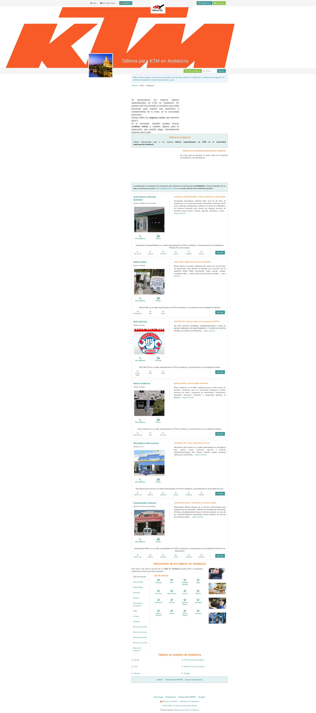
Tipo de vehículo (139, 577)
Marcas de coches (140, 627)
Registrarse (205, 3)
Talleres (134, 85)
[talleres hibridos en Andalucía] (185, 611)
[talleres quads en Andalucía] (198, 580)
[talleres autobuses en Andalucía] (171, 600)
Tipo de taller (138, 582)
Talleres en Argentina (190, 701)
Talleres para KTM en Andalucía (186, 710)
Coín (136, 667)
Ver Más (220, 253)
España (126, 3)
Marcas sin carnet (140, 643)
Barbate (137, 673)
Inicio (94, 3)
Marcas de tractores (137, 649)
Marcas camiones (140, 637)
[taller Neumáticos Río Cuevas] (149, 463)
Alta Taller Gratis (108, 3)
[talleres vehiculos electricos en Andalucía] (158, 611)
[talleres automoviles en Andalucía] (198, 600)
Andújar (187, 673)
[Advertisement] (176, 92)
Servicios (136, 593)
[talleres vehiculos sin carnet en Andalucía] (158, 591)
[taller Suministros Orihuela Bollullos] (149, 219)
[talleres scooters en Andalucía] (185, 591)
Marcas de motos (140, 632)
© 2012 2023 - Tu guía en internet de (176, 706)
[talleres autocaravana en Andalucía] (171, 591)
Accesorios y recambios (138, 604)
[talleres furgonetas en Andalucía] (198, 611)
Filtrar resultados (193, 71)
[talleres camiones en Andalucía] (171, 611)
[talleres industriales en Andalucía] (158, 580)
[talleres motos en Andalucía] (171, 580)
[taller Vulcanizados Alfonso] (149, 522)
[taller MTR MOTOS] (149, 341)
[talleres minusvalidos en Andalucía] (185, 580)
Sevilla (136, 660)
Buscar (221, 71)
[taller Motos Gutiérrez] (149, 403)
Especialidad (138, 587)
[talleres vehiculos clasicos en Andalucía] (185, 600)
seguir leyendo (179, 213)
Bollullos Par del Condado (194, 667)
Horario (136, 616)
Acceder (219, 3)
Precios (136, 598)
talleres (194, 706)
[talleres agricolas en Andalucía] (198, 591)
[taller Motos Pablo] (149, 281)
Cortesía (136, 621)
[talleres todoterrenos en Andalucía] (158, 600)
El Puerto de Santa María (194, 660)
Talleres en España (170, 701)
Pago (135, 611)
